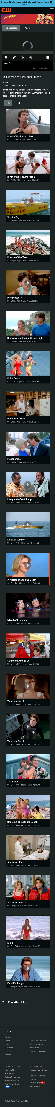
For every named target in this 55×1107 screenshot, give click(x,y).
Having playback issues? (41, 68)
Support (8, 1055)
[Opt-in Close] (51, 2)
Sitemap (33, 1079)
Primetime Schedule (38, 1041)
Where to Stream (36, 1044)
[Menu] (52, 10)
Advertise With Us (12, 1080)
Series (7, 1041)
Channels (8, 1051)
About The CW (36, 1066)
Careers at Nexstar (37, 1076)
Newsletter (34, 1048)
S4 (18, 103)
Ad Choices (9, 1073)
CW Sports (9, 1048)
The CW (5, 9)
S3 (8, 103)
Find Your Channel (37, 1051)
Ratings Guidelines (12, 1077)
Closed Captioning (12, 1066)
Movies (7, 1044)
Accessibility (10, 1070)
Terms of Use (35, 1086)
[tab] (11, 28)
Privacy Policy (34, 2)
